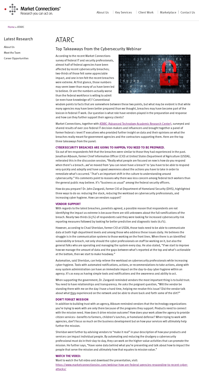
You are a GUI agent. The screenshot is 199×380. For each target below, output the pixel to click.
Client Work (146, 12)
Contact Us (188, 12)
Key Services (123, 12)
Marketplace (168, 12)
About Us (103, 12)
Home (11, 27)
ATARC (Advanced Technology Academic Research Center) (135, 123)
